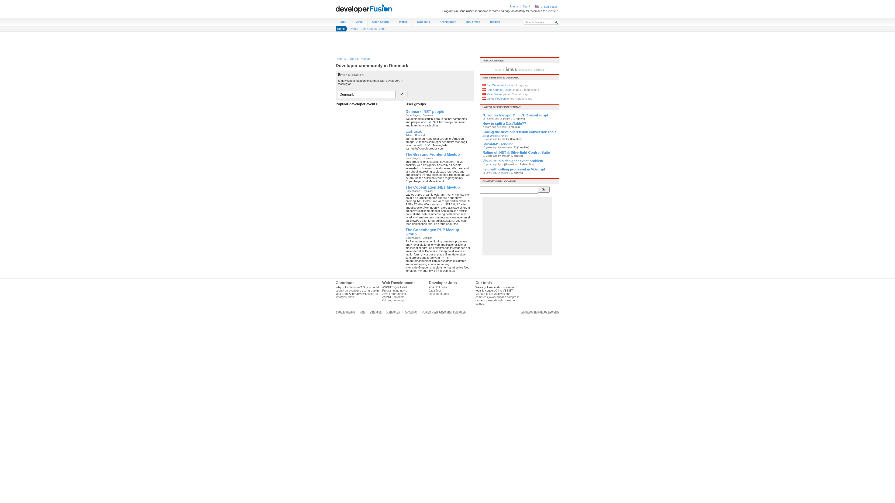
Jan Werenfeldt (496, 85)
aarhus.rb (414, 131)
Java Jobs (435, 290)
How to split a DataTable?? (504, 124)
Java (359, 22)
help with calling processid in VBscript (513, 169)
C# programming (393, 300)
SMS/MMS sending (497, 144)
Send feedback (345, 311)
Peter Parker (495, 94)
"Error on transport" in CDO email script (515, 115)
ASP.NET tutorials (393, 297)
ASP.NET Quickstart (394, 287)
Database (423, 22)
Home (341, 29)
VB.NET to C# (484, 294)
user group (369, 290)
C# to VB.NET (504, 290)
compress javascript (488, 297)
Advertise (411, 311)
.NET (343, 22)
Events (353, 29)
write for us (353, 287)
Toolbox (495, 22)
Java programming (394, 294)
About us (376, 311)
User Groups (369, 29)
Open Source (380, 22)
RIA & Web (473, 22)
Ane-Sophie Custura (500, 90)
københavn (525, 69)
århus (511, 69)
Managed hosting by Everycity (540, 311)
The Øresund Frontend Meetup (433, 154)
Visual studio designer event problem (512, 161)
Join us (514, 6)
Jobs (382, 29)
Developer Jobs (439, 294)
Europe (351, 59)
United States (549, 6)
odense (539, 69)
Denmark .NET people (425, 112)
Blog (362, 311)
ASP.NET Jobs (438, 287)
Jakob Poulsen (496, 98)
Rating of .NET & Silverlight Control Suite (516, 152)
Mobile (403, 22)
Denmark (365, 59)
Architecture (448, 22)
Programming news (394, 290)
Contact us (393, 311)
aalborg (499, 69)
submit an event (346, 290)
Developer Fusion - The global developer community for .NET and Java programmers (375, 8)
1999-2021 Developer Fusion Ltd (445, 311)
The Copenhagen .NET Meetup (433, 187)
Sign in (527, 6)
